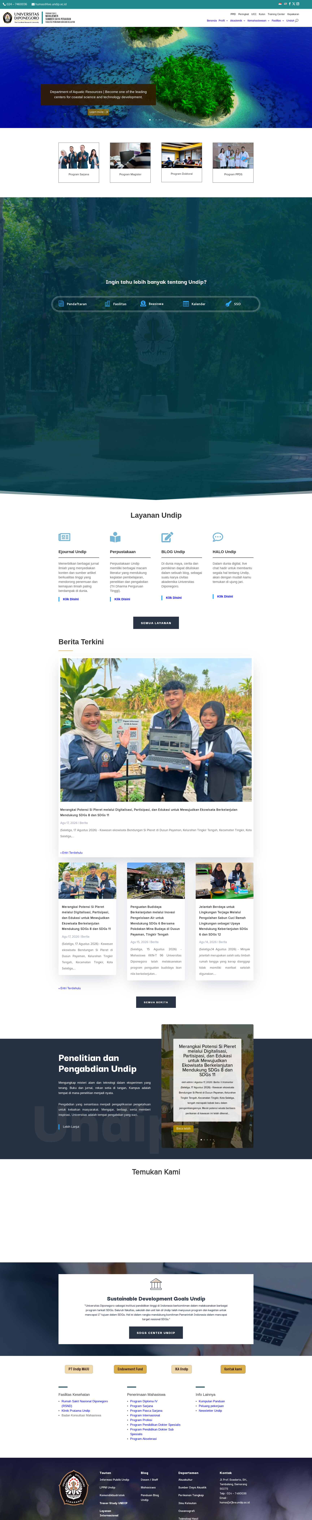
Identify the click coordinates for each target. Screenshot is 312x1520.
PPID (233, 14)
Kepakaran (293, 14)
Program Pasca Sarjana (146, 1410)
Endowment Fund (130, 1369)
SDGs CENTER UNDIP (156, 1332)
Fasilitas (276, 20)
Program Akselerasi (143, 1439)
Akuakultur (185, 1479)
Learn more (96, 112)
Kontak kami (233, 1369)
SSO (237, 304)
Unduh (290, 20)
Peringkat (243, 14)
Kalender (198, 304)
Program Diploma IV (143, 1401)
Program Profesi (141, 1420)
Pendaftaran (77, 304)
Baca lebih (183, 1129)
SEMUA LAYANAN (156, 622)
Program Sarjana (141, 1406)
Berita (84, 823)
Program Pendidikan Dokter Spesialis (155, 1424)
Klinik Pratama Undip (76, 1410)
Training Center (276, 14)
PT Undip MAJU (79, 1369)
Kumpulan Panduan (212, 1401)
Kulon (262, 14)
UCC (253, 14)
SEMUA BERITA (156, 1002)
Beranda (212, 20)
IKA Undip (181, 1369)
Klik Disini (122, 599)
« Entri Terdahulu (71, 853)
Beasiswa (156, 304)
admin (190, 1082)
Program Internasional (145, 1415)
